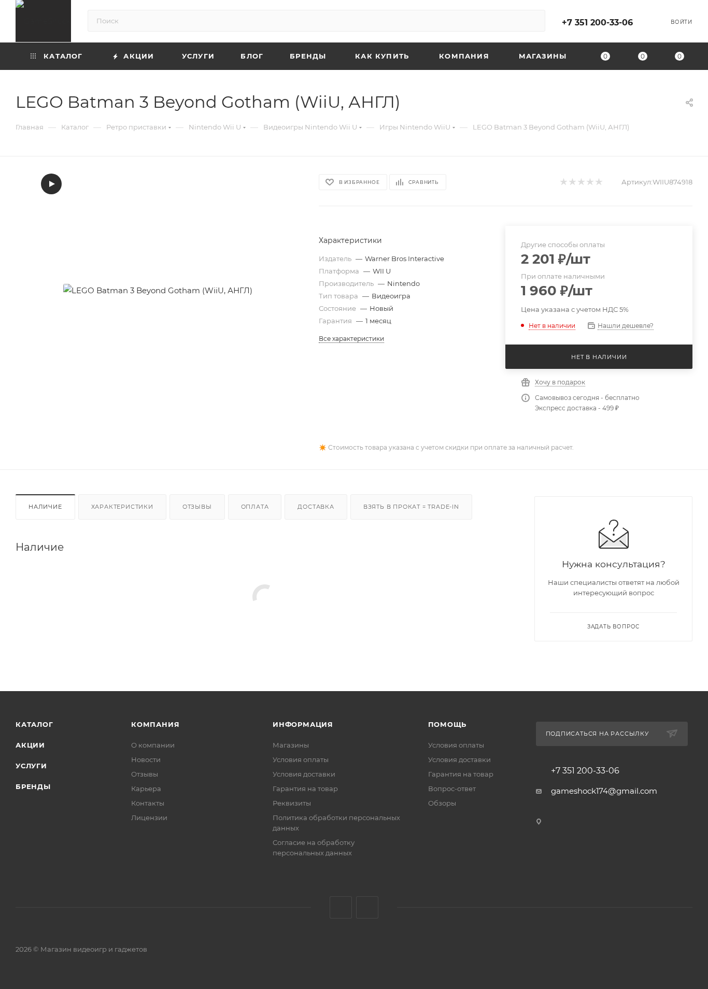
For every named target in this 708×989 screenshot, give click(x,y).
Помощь (447, 724)
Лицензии (149, 817)
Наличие (45, 506)
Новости (146, 759)
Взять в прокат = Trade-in (411, 506)
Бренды (33, 786)
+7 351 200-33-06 (597, 22)
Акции (30, 745)
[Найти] (532, 21)
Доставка (316, 506)
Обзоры (442, 803)
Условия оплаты (301, 759)
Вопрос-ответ (452, 788)
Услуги (31, 766)
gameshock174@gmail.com (604, 791)
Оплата (255, 506)
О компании (153, 745)
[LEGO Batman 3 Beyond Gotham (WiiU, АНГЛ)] (157, 290)
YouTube (367, 907)
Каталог (34, 724)
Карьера (146, 788)
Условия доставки (304, 774)
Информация (303, 724)
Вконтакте (341, 907)
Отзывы (197, 506)
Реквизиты (292, 803)
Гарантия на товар (305, 788)
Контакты (147, 803)
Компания (155, 724)
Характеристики (122, 506)
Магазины (291, 745)
